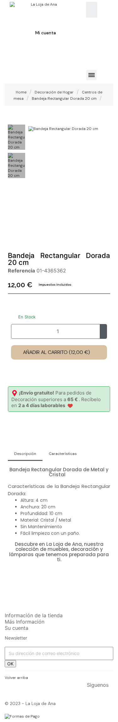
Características (63, 453)
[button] (34, 128)
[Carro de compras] (15, 55)
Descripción (25, 453)
